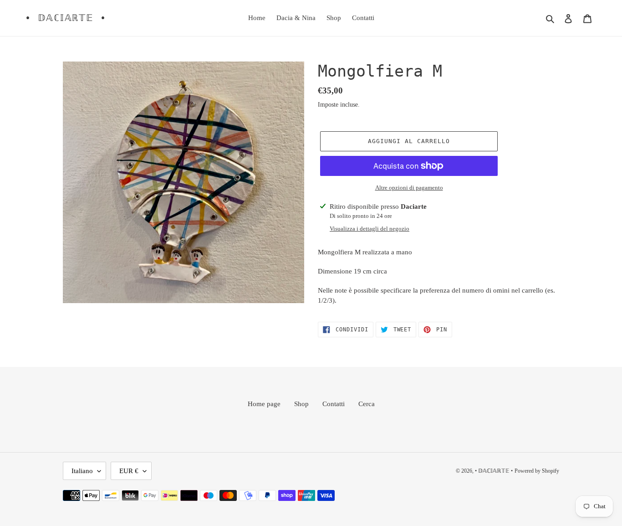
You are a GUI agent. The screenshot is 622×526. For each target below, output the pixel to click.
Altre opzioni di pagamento (409, 187)
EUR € (128, 470)
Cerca (366, 403)
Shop (301, 403)
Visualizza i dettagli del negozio (369, 228)
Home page (264, 403)
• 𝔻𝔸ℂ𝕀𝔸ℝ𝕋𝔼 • (66, 17)
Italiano (82, 470)
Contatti (333, 403)
